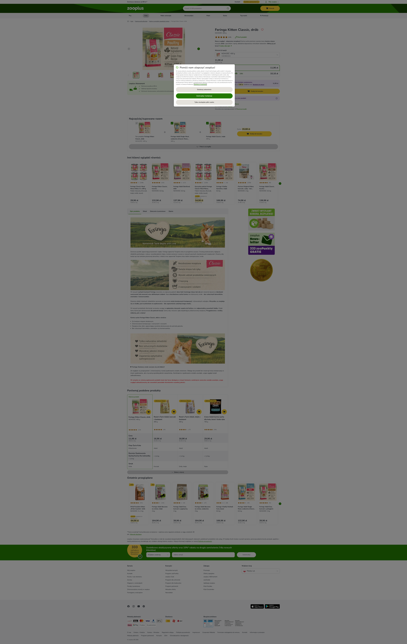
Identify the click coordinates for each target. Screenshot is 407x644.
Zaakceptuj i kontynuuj (204, 96)
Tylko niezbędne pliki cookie (204, 102)
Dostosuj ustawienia (204, 90)
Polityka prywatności (200, 84)
